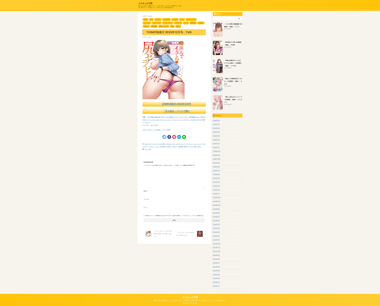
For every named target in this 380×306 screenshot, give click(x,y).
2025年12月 (216, 151)
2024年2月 (216, 236)
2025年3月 (216, 186)
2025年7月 (216, 170)
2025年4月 (216, 182)
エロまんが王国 (145, 3)
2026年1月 (216, 147)
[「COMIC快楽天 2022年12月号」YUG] (179, 137)
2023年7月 (216, 263)
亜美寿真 (157, 117)
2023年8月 (216, 259)
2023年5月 (216, 270)
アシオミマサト (183, 117)
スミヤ (175, 117)
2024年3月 (216, 232)
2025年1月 (216, 193)
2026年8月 (216, 120)
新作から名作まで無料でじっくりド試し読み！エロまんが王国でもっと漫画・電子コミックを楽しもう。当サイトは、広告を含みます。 (190, 300)
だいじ (169, 120)
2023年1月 (216, 286)
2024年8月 (216, 213)
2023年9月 (216, 255)
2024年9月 (216, 209)
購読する (219, 14)
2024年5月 (216, 224)
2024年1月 (216, 240)
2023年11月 (216, 247)
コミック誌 (154, 125)
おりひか (199, 120)
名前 (145, 191)
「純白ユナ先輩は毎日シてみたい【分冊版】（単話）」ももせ (233, 81)
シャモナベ (185, 120)
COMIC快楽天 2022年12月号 (176, 103)
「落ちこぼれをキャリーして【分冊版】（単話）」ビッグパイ (233, 99)
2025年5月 (216, 178)
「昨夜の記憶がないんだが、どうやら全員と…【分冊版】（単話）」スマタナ (233, 63)
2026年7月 (216, 124)
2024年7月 (216, 216)
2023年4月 (216, 274)
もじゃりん (152, 120)
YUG (149, 117)
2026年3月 (216, 139)
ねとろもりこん (162, 120)
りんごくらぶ (176, 120)
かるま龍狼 (169, 117)
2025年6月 (216, 174)
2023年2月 (216, 282)
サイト (145, 207)
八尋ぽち (203, 117)
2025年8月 (216, 166)
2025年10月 (216, 159)
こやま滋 (192, 120)
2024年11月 (216, 201)
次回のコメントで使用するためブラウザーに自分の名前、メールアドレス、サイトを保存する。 (175, 215)
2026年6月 (216, 128)
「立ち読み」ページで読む (176, 111)
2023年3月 (216, 278)
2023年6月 (216, 267)
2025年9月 (216, 163)
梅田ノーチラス (188, 146)
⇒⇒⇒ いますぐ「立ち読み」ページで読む (156, 130)
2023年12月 (216, 243)
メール (146, 199)
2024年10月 (216, 205)
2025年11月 (216, 155)
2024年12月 (216, 197)
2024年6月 (216, 220)
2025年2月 (216, 190)
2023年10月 (216, 251)
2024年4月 (216, 228)
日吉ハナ (145, 120)
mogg (197, 117)
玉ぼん (163, 117)
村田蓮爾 (192, 117)
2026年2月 (216, 143)
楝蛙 (152, 117)
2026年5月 (216, 132)
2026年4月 (216, 136)
